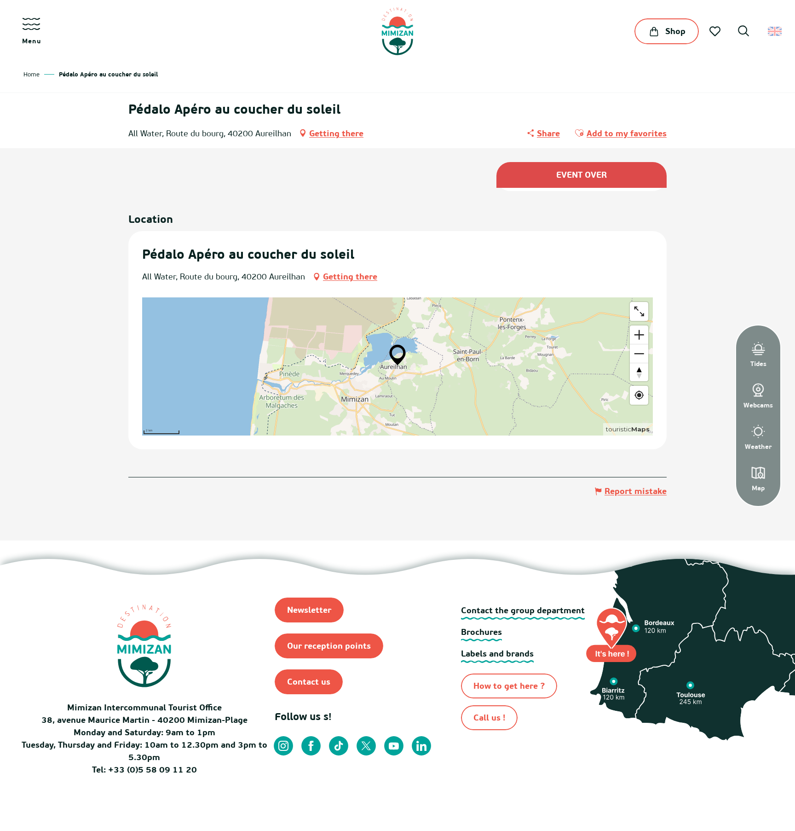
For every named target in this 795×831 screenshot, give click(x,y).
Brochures (481, 632)
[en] (775, 31)
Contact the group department (523, 610)
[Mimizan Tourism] (397, 31)
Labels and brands (497, 654)
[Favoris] (716, 31)
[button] (743, 32)
